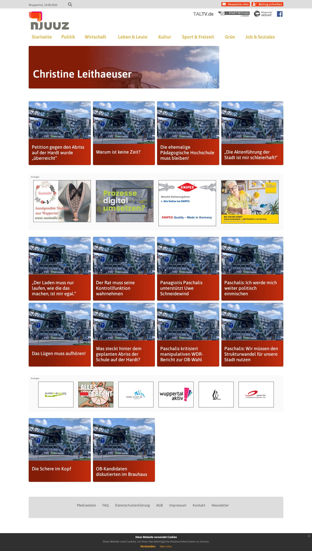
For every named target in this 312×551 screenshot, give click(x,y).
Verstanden (148, 546)
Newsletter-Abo (238, 4)
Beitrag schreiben (270, 4)
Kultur (164, 37)
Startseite (42, 37)
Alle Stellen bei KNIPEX (175, 201)
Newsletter (220, 505)
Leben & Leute (133, 37)
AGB (159, 505)
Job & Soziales (260, 37)
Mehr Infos (166, 546)
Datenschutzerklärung (132, 505)
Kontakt (199, 505)
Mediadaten (86, 505)
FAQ (105, 505)
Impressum (177, 505)
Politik (68, 37)
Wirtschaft (95, 37)
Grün (230, 37)
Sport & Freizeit (198, 37)
